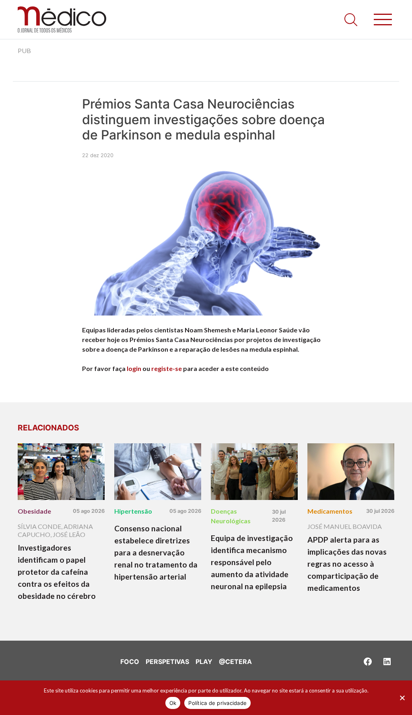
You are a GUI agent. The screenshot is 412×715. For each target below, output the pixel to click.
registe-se (166, 368)
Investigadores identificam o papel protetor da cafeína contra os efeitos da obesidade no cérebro (57, 571)
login (134, 368)
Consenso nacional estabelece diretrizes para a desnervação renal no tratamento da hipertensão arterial (156, 552)
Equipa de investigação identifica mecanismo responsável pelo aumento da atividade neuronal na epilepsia (252, 562)
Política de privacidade (217, 703)
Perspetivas (167, 662)
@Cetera (235, 662)
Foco (129, 662)
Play (204, 662)
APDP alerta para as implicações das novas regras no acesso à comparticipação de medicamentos (347, 563)
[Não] (402, 698)
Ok (173, 703)
